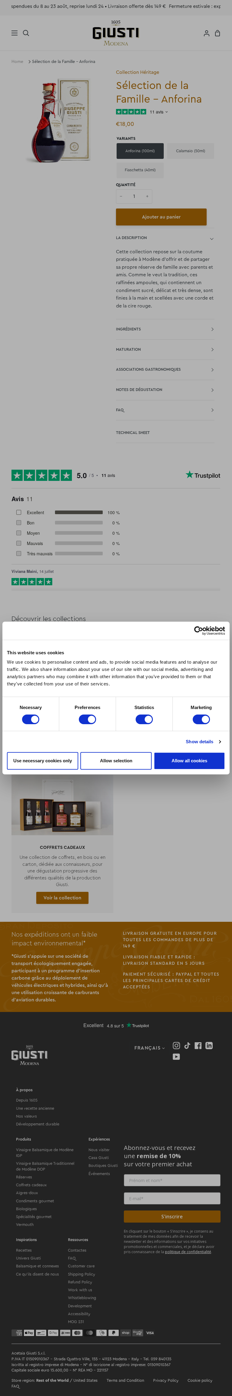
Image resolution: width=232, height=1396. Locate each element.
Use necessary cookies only (42, 760)
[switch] (87, 719)
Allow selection (116, 760)
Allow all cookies (189, 760)
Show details (199, 741)
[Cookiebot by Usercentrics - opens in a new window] (198, 630)
